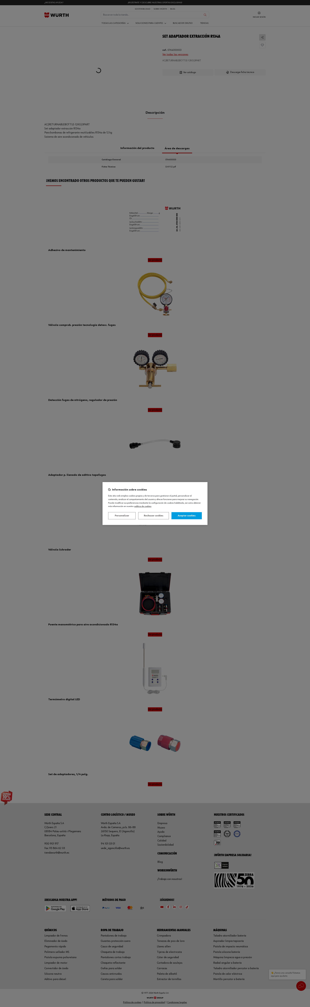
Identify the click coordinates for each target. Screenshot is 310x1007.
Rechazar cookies (153, 516)
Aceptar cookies (187, 516)
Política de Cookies (142, 506)
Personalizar (122, 516)
